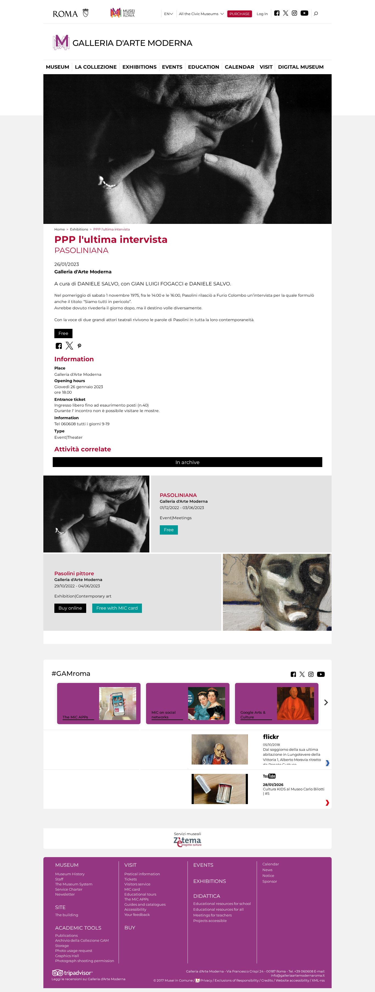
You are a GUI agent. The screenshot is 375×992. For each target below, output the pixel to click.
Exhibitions (139, 67)
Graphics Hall (67, 956)
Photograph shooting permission (84, 960)
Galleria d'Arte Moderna (132, 43)
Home (59, 229)
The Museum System (74, 884)
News (267, 870)
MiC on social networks (164, 714)
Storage (62, 945)
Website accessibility (292, 980)
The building (66, 915)
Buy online (70, 608)
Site (60, 907)
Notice (268, 875)
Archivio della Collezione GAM (82, 940)
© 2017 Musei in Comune (173, 980)
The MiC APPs (75, 717)
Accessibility (135, 909)
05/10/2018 (292, 755)
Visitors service (137, 884)
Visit (266, 67)
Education (203, 67)
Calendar (239, 67)
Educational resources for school (222, 903)
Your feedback (137, 914)
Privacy (206, 980)
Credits (267, 980)
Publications (66, 935)
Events (172, 67)
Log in (262, 14)
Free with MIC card (117, 608)
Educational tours (140, 894)
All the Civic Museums (198, 14)
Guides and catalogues (145, 904)
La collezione (96, 67)
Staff (59, 879)
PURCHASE (240, 14)
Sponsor (269, 881)
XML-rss (318, 980)
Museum (57, 67)
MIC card (132, 889)
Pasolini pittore (74, 573)
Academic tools (78, 928)
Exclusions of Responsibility (237, 980)
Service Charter (68, 889)
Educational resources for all (218, 909)
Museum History (70, 874)
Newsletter (65, 894)
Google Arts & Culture (252, 714)
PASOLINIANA (178, 495)
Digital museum (301, 67)
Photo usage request (73, 950)
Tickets (130, 879)
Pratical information (142, 874)
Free (63, 333)
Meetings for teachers (212, 915)
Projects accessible (210, 920)
